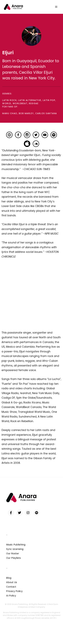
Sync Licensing (14, 549)
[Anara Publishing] (13, 6)
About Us (11, 582)
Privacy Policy (14, 591)
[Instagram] (28, 513)
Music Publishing (15, 544)
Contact (11, 586)
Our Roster (12, 553)
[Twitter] (19, 513)
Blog (8, 578)
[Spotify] (36, 513)
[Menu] (56, 6)
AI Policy (11, 595)
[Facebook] (11, 513)
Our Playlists (13, 558)
